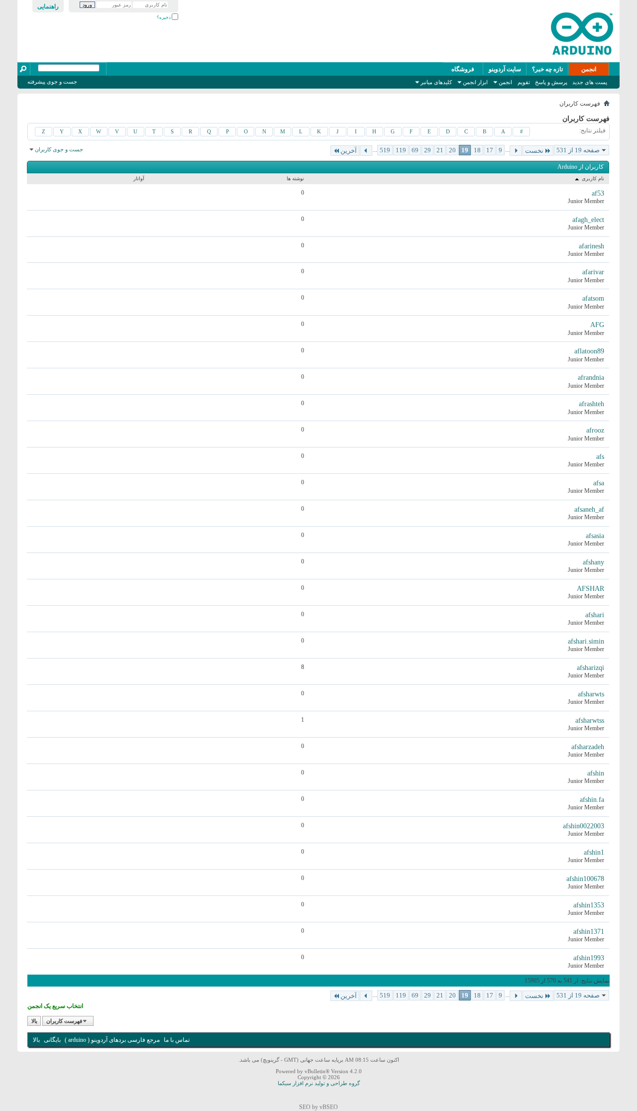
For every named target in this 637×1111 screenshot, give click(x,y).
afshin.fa (592, 799)
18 (477, 150)
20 (452, 150)
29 (427, 150)
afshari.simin (586, 641)
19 (464, 150)
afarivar (593, 272)
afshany (593, 562)
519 (385, 150)
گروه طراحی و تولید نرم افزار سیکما (319, 1083)
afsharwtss (589, 720)
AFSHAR (590, 588)
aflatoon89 (589, 351)
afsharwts (591, 694)
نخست (534, 150)
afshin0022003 (583, 826)
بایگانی (52, 1039)
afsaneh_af (589, 509)
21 (439, 150)
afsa (598, 483)
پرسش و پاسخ (551, 82)
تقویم (524, 82)
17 (489, 150)
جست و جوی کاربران (59, 149)
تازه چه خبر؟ (547, 69)
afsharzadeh (587, 747)
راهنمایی (48, 6)
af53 (598, 193)
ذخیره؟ (164, 17)
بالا (34, 1021)
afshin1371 (588, 931)
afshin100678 (585, 879)
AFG (597, 325)
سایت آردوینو (505, 69)
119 (401, 150)
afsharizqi (590, 667)
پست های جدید (589, 82)
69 (415, 150)
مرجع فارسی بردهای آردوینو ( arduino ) (112, 1039)
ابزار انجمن (475, 82)
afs (600, 456)
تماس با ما (177, 1039)
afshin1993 (588, 958)
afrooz (595, 430)
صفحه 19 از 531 (578, 150)
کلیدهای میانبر (436, 82)
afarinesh (591, 246)
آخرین (348, 150)
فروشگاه (462, 69)
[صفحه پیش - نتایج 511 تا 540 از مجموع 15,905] (516, 150)
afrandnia (591, 377)
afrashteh (591, 404)
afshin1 (594, 852)
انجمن (588, 69)
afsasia (595, 536)
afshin (595, 773)
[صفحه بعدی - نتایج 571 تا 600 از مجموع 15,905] (366, 150)
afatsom (593, 298)
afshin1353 (588, 905)
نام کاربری (592, 178)
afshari (594, 615)
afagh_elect (588, 219)
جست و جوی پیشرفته (52, 82)
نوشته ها (295, 178)
